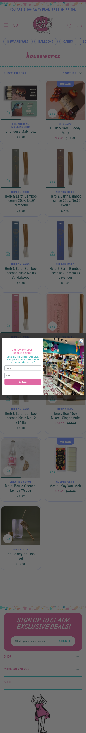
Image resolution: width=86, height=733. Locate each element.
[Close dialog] (81, 341)
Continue (22, 382)
